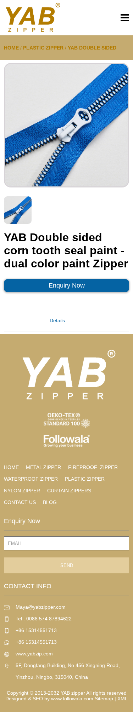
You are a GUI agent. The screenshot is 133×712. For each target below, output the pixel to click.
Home (11, 48)
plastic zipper (43, 48)
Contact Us (20, 502)
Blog (50, 502)
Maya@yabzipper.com (41, 607)
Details (57, 320)
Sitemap (104, 698)
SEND (66, 565)
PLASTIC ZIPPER (85, 479)
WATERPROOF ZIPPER (31, 479)
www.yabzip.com (34, 653)
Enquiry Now (67, 285)
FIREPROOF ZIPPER (93, 467)
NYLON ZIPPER (22, 490)
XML (122, 698)
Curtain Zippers (69, 490)
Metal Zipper (43, 467)
